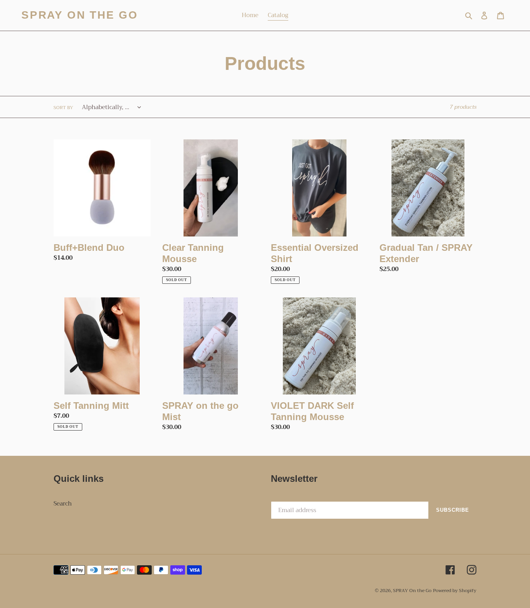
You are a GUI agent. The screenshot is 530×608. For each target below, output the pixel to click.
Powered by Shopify (454, 590)
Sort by (63, 107)
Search (63, 504)
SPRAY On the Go (79, 15)
